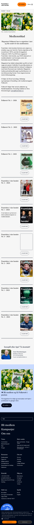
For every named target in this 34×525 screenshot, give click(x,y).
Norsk (18, 492)
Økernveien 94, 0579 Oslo (7, 480)
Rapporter (3, 459)
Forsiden (3, 10)
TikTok (18, 484)
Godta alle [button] (9, 522)
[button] (17, 519)
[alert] (17, 517)
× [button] (32, 511)
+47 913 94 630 (19, 355)
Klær (2, 446)
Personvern (20, 465)
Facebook (19, 482)
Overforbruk (4, 442)
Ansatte (19, 459)
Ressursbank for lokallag (7, 465)
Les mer (13, 517)
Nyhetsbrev (20, 476)
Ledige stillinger (21, 463)
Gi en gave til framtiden (7, 494)
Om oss (8, 10)
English (19, 494)
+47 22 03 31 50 (5, 476)
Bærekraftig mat (5, 444)
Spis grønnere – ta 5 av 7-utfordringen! (23, 448)
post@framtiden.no (6, 478)
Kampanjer (7, 429)
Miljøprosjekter (5, 461)
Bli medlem (8, 425)
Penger (3, 448)
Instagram (19, 478)
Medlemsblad (4, 457)
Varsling (3, 482)
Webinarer (3, 467)
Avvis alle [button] (24, 522)
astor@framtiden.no (17, 91)
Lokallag (19, 461)
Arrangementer (5, 463)
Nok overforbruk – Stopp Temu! (23, 442)
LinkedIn (19, 480)
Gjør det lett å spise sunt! (23, 445)
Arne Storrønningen (19, 352)
